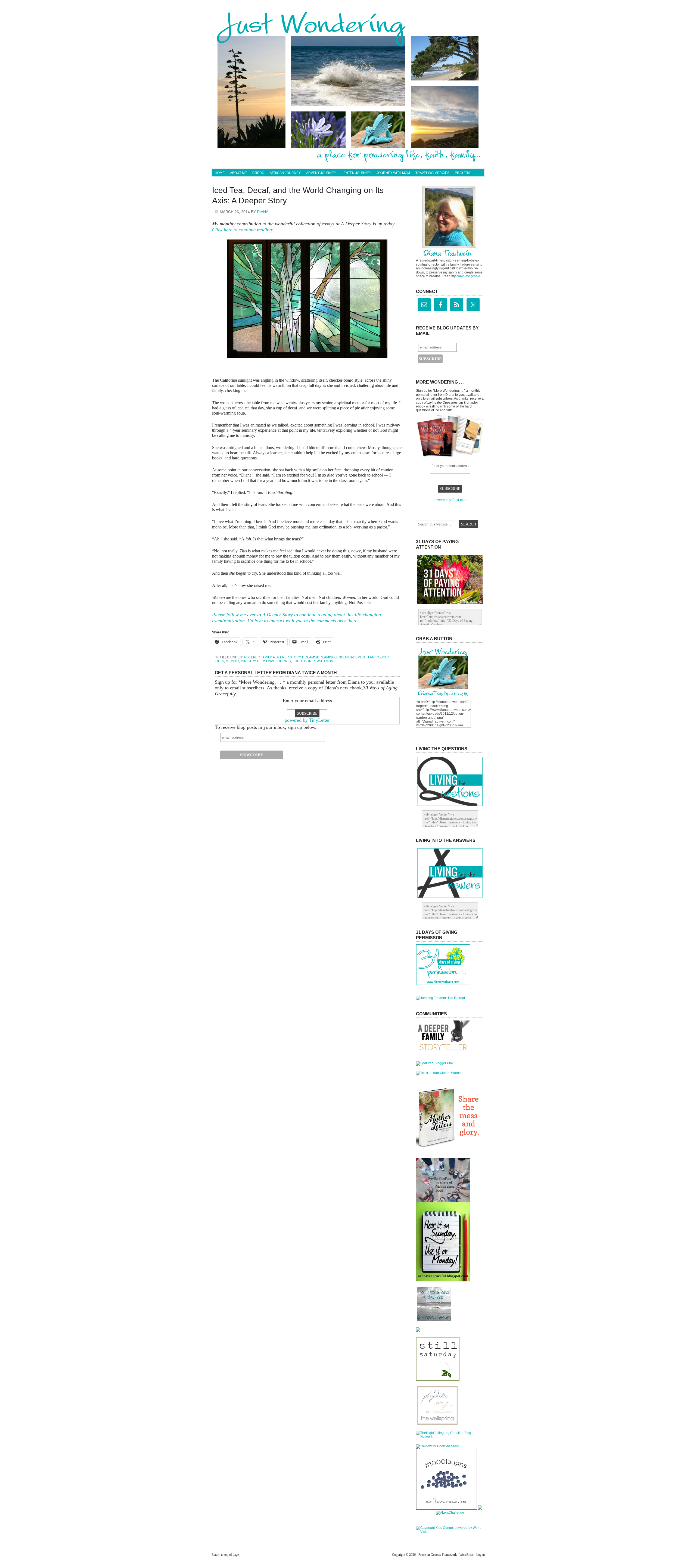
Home (220, 173)
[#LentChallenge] (450, 1512)
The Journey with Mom (313, 661)
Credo (258, 173)
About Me (238, 173)
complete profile (468, 276)
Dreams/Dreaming (318, 657)
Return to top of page (225, 1555)
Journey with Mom (393, 173)
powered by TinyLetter (307, 720)
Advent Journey (321, 173)
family (373, 657)
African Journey (285, 173)
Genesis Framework (444, 1555)
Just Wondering (348, 25)
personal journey (274, 661)
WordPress (466, 1555)
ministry (248, 661)
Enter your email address (307, 700)
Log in (480, 1555)
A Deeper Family (257, 657)
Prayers (462, 173)
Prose (422, 1555)
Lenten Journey (356, 173)
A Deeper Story (286, 657)
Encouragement (351, 657)
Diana (262, 212)
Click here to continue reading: (243, 229)
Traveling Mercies (432, 173)
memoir (232, 661)
